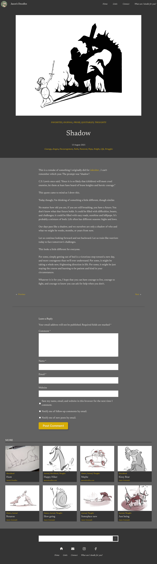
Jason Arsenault (124, 480)
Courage (48, 149)
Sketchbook (10, 473)
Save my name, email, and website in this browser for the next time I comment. (77, 403)
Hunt (9, 477)
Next (137, 294)
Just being (124, 516)
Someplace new (89, 516)
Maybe (84, 477)
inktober (94, 170)
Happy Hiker (50, 477)
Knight (97, 149)
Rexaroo (10, 516)
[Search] (115, 538)
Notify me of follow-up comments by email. (64, 411)
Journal (68, 122)
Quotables (87, 122)
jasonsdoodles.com (50, 480)
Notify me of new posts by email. (59, 418)
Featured (83, 149)
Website (43, 388)
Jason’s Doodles (11, 480)
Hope (90, 149)
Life (102, 149)
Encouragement (66, 149)
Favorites (56, 122)
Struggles (109, 149)
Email (42, 374)
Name (42, 361)
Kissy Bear (124, 477)
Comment (45, 331)
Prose (77, 122)
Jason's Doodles (19, 4)
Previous (21, 294)
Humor (83, 473)
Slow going (49, 516)
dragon (55, 149)
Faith (76, 149)
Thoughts (100, 122)
